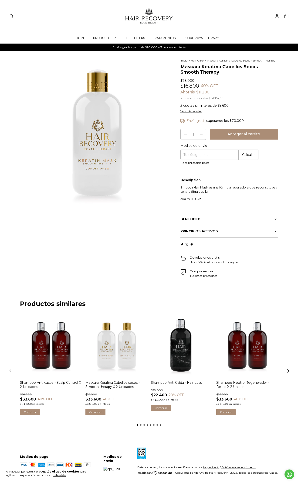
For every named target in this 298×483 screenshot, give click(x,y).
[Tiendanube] (155, 474)
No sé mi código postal (195, 162)
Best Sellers (135, 38)
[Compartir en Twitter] (186, 244)
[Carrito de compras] (286, 16)
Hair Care (197, 60)
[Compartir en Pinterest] (191, 244)
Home (80, 38)
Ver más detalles (191, 111)
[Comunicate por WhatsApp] (289, 474)
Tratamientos (164, 38)
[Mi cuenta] (277, 16)
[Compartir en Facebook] (181, 244)
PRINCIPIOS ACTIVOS (199, 231)
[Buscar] (11, 16)
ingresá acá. (211, 467)
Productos (102, 38)
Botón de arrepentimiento (238, 467)
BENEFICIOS (191, 219)
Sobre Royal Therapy (201, 38)
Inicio (183, 60)
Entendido (59, 475)
